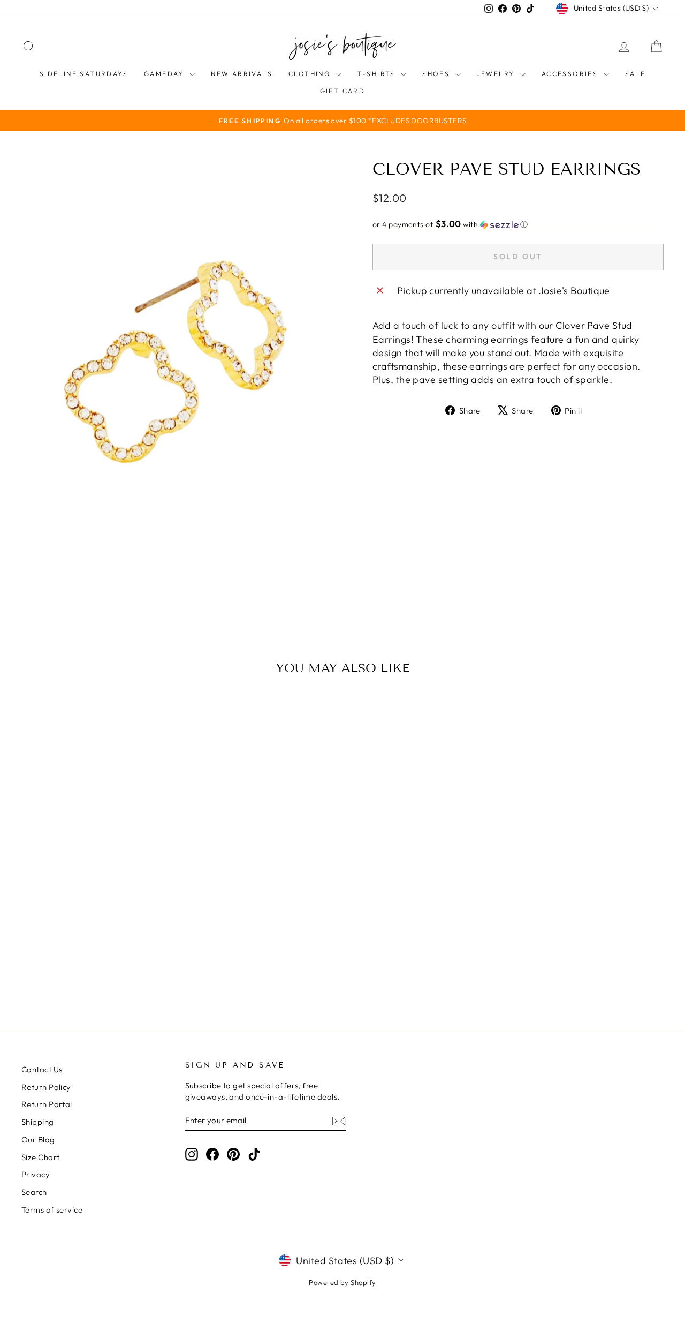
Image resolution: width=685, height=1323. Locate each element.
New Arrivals (241, 74)
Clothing (310, 74)
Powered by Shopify (342, 1282)
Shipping (37, 1122)
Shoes (437, 74)
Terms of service (51, 1210)
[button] (518, 224)
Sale (635, 74)
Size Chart (40, 1157)
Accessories (571, 74)
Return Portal (46, 1104)
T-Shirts (378, 74)
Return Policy (46, 1087)
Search (34, 1192)
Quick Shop (97, 917)
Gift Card (343, 91)
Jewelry (497, 74)
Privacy (35, 1174)
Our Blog (38, 1139)
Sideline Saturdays (84, 74)
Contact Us (42, 1069)
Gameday (165, 74)
